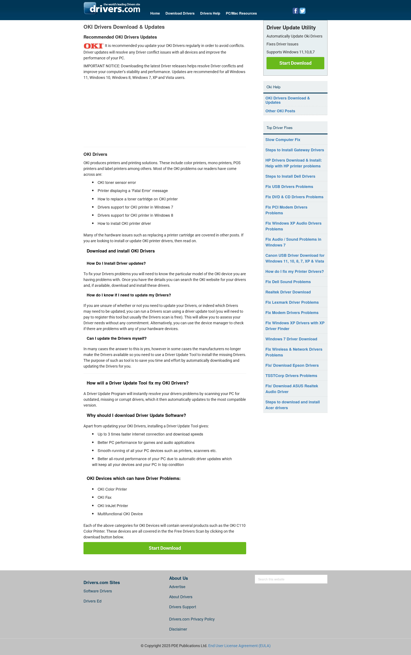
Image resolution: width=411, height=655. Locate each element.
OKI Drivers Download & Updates (287, 100)
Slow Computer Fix (282, 139)
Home (155, 13)
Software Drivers (97, 590)
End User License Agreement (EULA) (239, 645)
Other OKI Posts (280, 111)
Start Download (165, 548)
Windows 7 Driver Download (291, 339)
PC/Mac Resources (241, 13)
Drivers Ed (92, 601)
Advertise (177, 586)
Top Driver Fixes (280, 127)
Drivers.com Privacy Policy (192, 619)
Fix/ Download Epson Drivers (292, 365)
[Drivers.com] (111, 8)
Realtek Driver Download (288, 292)
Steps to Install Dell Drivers (290, 176)
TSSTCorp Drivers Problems (291, 375)
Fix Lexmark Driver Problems (292, 302)
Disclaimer (178, 629)
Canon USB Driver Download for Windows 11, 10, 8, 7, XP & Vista (295, 258)
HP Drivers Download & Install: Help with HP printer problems (293, 163)
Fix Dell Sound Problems (288, 281)
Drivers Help (210, 13)
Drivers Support (182, 606)
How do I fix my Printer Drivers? (294, 271)
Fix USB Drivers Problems (289, 186)
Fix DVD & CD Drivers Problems (294, 197)
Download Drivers (180, 13)
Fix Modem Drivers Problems (292, 312)
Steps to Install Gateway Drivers (294, 150)
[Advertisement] (164, 113)
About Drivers (180, 596)
